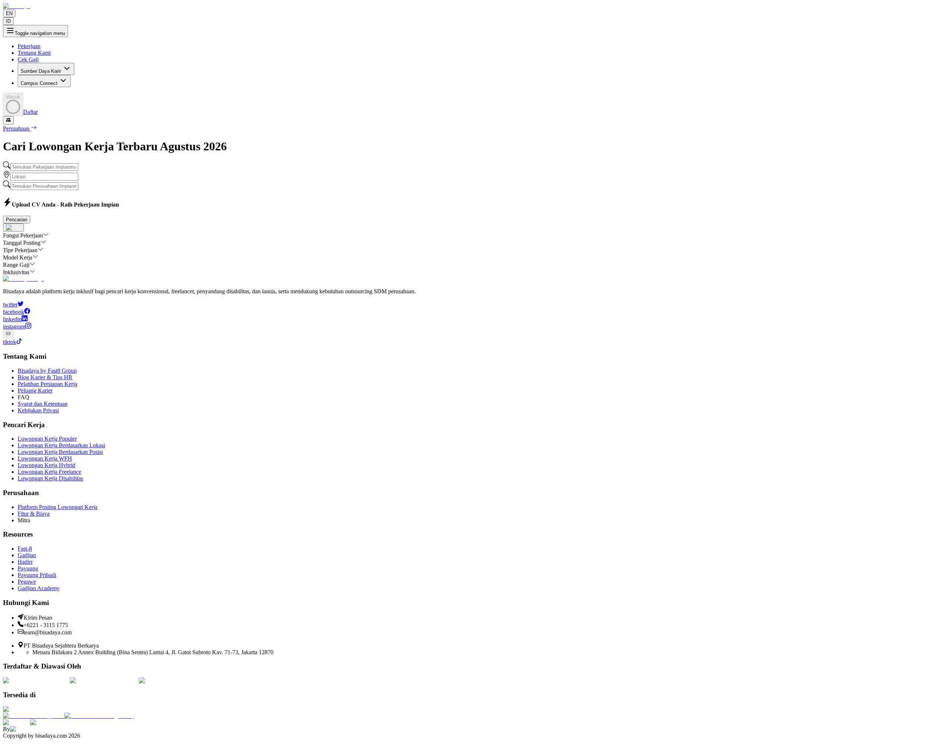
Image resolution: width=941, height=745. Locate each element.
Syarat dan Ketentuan (43, 404)
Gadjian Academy (39, 588)
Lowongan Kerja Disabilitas (50, 478)
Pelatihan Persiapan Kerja (47, 384)
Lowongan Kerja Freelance (49, 472)
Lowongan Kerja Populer (47, 439)
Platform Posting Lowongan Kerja (57, 507)
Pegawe (27, 582)
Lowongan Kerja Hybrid (46, 465)
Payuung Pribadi (37, 575)
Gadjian (27, 555)
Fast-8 (25, 548)
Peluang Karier (35, 390)
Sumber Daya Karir (41, 71)
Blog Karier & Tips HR (45, 377)
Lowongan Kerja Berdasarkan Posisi (60, 452)
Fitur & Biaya (34, 514)
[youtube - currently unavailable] (8, 334)
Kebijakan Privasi (38, 410)
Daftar (30, 112)
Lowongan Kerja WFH (45, 458)
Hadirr (25, 562)
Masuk (13, 97)
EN (9, 13)
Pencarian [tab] (16, 219)
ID (8, 21)
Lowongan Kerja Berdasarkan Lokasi (61, 445)
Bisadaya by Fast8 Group (47, 371)
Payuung (28, 568)
